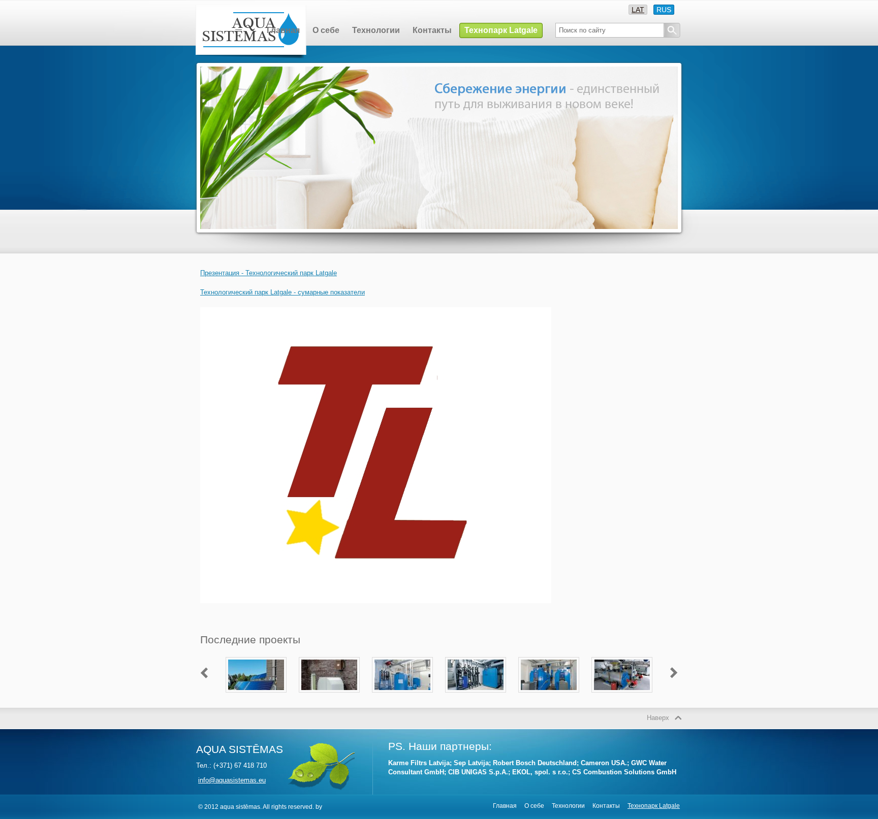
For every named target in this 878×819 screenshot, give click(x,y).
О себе (535, 805)
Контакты (606, 805)
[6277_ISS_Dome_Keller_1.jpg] (622, 688)
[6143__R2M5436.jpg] (476, 688)
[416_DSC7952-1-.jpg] (329, 688)
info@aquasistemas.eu (232, 780)
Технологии (569, 805)
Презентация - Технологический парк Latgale (268, 273)
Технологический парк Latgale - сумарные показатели (282, 292)
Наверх (658, 718)
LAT (638, 10)
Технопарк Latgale (654, 805)
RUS (663, 10)
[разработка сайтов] (325, 806)
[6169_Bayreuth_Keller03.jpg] (549, 688)
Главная (505, 805)
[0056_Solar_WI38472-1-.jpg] (256, 688)
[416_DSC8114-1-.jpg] (402, 688)
